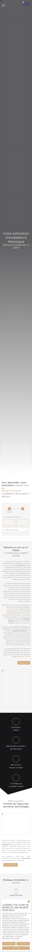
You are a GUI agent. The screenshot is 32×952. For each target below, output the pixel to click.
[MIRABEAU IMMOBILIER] (26, 5)
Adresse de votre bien (11, 530)
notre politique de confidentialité (11, 940)
